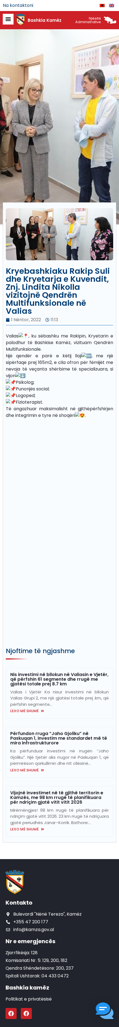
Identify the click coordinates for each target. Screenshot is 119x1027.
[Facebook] (11, 1013)
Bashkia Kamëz (44, 20)
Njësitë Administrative (88, 20)
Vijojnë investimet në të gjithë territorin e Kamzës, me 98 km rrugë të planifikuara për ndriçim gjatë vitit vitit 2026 (56, 797)
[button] (104, 1011)
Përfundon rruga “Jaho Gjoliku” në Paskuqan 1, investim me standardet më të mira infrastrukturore (58, 738)
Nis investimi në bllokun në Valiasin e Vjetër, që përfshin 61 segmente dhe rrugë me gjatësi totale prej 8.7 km (59, 679)
